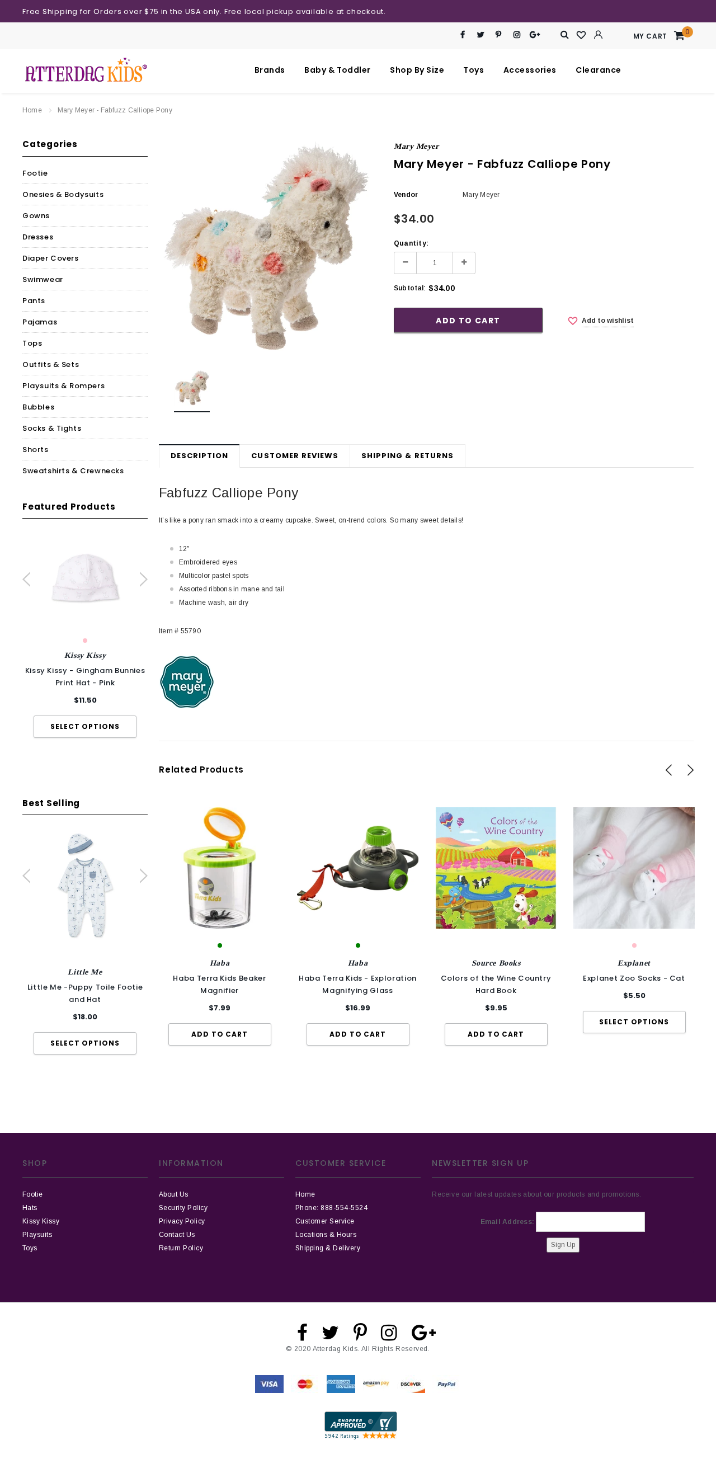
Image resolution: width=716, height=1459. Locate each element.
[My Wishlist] (581, 35)
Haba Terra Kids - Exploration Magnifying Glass (358, 984)
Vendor (406, 195)
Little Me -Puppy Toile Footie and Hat (85, 993)
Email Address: (507, 1222)
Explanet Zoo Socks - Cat (634, 978)
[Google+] (535, 35)
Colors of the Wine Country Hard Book (496, 984)
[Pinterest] (499, 35)
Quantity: (411, 243)
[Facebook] (463, 35)
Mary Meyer (416, 146)
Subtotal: (410, 288)
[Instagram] (516, 35)
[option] (85, 636)
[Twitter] (481, 35)
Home (32, 110)
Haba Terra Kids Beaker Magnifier (219, 984)
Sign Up (563, 1245)
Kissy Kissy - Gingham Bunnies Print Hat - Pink (85, 676)
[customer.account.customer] (598, 35)
